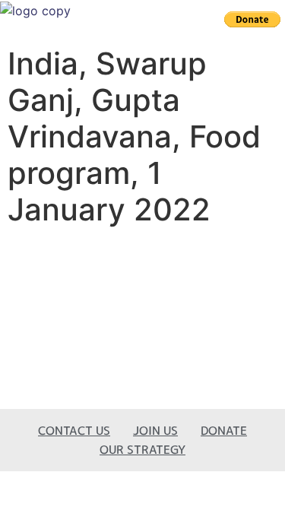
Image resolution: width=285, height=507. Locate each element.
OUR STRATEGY (142, 450)
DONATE (224, 431)
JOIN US (155, 431)
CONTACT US (74, 431)
